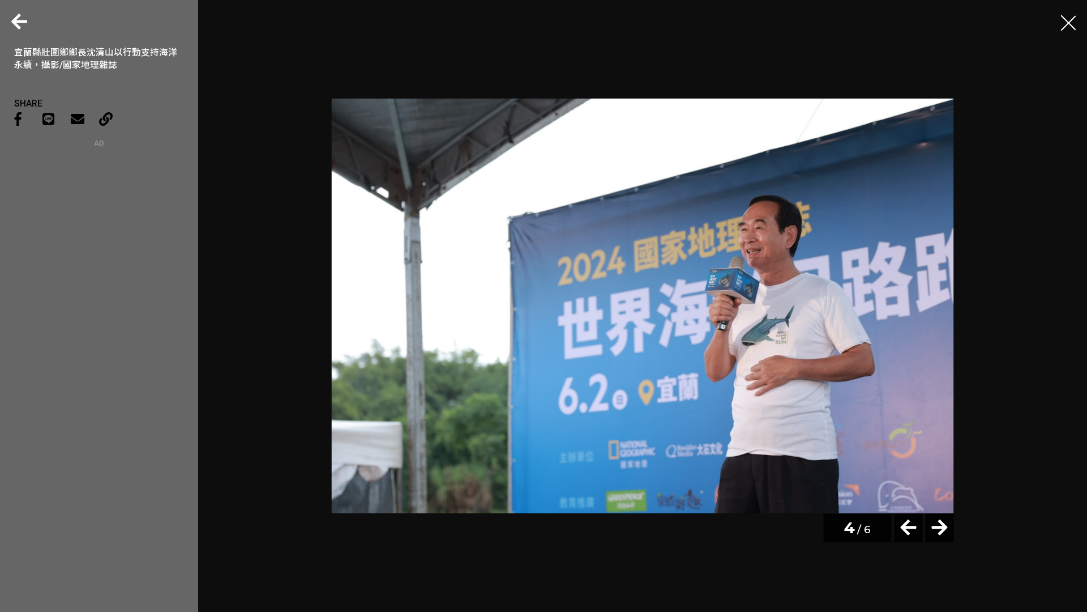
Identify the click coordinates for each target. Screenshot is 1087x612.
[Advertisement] (99, 218)
